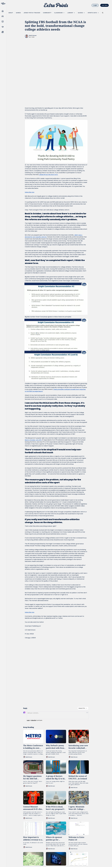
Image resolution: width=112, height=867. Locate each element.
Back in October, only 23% (33, 440)
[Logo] (56, 5)
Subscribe (33, 720)
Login (28, 720)
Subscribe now (29, 192)
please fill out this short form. (48, 175)
